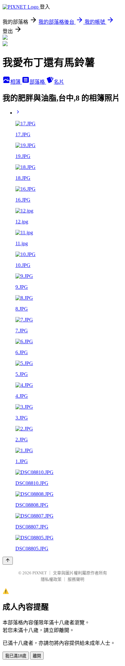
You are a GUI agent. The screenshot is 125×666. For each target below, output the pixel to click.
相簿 (16, 82)
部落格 (37, 82)
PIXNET (39, 572)
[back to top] (8, 561)
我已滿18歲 (15, 656)
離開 (37, 656)
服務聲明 (76, 579)
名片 (59, 82)
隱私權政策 (51, 579)
